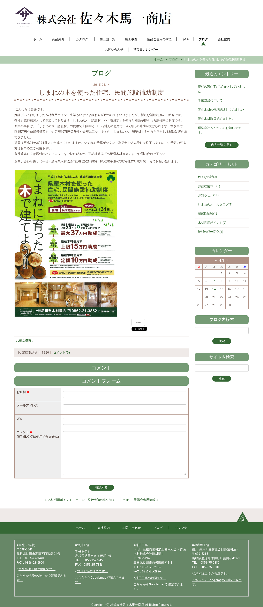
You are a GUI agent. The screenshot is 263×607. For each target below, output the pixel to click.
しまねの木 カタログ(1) (215, 204)
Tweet (138, 322)
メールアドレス (27, 405)
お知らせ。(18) (208, 195)
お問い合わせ (114, 49)
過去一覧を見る (221, 145)
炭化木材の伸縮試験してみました (221, 109)
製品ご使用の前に (159, 39)
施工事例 (131, 39)
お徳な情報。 (25, 340)
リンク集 (181, 528)
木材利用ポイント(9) (212, 223)
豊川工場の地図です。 (92, 571)
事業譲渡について (210, 100)
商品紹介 (58, 39)
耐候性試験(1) (207, 213)
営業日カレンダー (145, 49)
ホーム (37, 39)
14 (214, 289)
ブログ (203, 39)
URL (20, 419)
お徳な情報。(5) (209, 186)
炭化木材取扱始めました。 (216, 119)
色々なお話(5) (207, 177)
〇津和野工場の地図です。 (210, 573)
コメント (38, 434)
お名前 (23, 392)
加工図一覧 (107, 39)
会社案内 (224, 39)
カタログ (83, 39)
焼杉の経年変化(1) (210, 232)
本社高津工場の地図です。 (36, 569)
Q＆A (185, 39)
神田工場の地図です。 (150, 578)
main (126, 500)
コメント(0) (61, 352)
